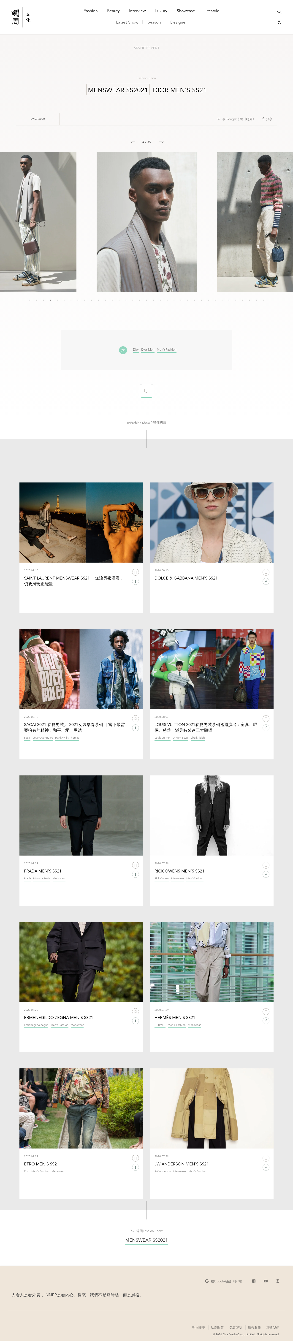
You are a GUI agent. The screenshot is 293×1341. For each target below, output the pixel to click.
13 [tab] (112, 300)
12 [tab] (105, 300)
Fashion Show (146, 78)
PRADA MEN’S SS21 (43, 871)
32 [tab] (242, 300)
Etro (26, 1171)
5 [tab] (57, 300)
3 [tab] (43, 300)
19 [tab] (153, 300)
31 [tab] (235, 300)
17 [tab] (139, 300)
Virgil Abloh (198, 737)
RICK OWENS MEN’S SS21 (179, 871)
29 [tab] (222, 300)
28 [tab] (215, 300)
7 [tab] (71, 300)
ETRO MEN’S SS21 (41, 1164)
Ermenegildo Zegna (36, 1025)
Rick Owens (162, 878)
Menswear (59, 878)
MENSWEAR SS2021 (118, 90)
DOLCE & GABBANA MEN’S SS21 (186, 578)
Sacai (27, 737)
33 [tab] (249, 300)
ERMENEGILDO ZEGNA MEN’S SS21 (58, 1017)
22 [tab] (174, 300)
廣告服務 (254, 1327)
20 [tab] (160, 300)
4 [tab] (50, 300)
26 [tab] (201, 300)
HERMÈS (160, 1025)
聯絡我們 (272, 1327)
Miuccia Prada (41, 878)
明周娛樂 (198, 1327)
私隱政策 (217, 1327)
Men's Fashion (59, 1025)
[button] (237, 119)
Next (159, 139)
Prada (27, 878)
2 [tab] (36, 300)
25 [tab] (194, 300)
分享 (269, 119)
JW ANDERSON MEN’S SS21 (182, 1164)
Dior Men (148, 350)
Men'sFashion (166, 350)
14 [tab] (119, 300)
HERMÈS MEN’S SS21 (175, 1017)
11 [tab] (98, 300)
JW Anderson (163, 1171)
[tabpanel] (146, 222)
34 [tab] (256, 300)
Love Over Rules (43, 737)
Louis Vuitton (163, 737)
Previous (130, 139)
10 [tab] (91, 300)
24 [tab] (187, 300)
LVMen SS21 (180, 737)
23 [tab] (181, 300)
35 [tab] (263, 300)
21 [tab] (167, 300)
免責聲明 (235, 1327)
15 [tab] (126, 300)
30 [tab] (229, 300)
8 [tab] (78, 300)
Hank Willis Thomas (67, 737)
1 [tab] (29, 300)
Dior (136, 350)
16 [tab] (132, 300)
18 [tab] (146, 300)
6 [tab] (64, 300)
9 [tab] (84, 300)
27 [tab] (208, 300)
